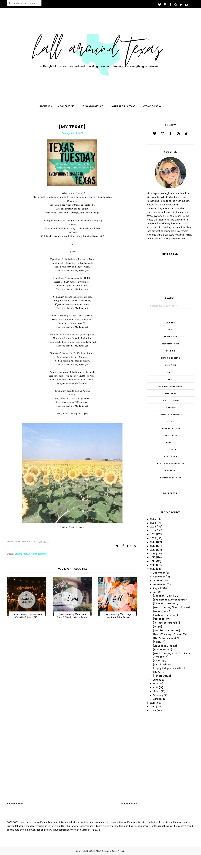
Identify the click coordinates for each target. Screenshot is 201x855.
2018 (152, 546)
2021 (152, 534)
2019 (152, 542)
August (157, 588)
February (158, 695)
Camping (170, 351)
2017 (152, 549)
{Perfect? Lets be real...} (166, 622)
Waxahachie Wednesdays (170, 463)
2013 (152, 565)
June (155, 679)
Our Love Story (170, 400)
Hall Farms (170, 393)
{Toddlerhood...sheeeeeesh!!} (170, 599)
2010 (152, 706)
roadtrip (170, 470)
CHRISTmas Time (170, 344)
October (158, 580)
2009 (153, 710)
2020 (153, 538)
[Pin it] (134, 545)
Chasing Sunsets (170, 358)
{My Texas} (159, 672)
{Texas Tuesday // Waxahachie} (171, 607)
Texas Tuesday (39, 554)
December (159, 572)
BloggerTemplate (118, 851)
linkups (18, 554)
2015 (152, 557)
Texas (27, 554)
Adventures (170, 337)
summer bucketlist (170, 478)
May (155, 683)
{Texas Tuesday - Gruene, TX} (170, 634)
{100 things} (159, 660)
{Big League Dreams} (165, 645)
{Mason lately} (161, 618)
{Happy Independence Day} (169, 668)
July (155, 592)
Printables (170, 407)
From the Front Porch (170, 386)
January (157, 698)
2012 (152, 569)
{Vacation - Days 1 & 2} (166, 595)
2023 (153, 526)
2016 (152, 553)
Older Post (128, 804)
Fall (170, 379)
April (155, 687)
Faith (170, 372)
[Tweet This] (117, 545)
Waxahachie (170, 456)
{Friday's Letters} (162, 649)
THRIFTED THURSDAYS (170, 414)
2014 (152, 561)
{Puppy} (157, 626)
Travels (170, 442)
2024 (153, 523)
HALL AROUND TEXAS (92, 851)
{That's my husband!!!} (166, 638)
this (69, 196)
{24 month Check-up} (165, 603)
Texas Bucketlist (170, 428)
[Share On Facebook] (123, 545)
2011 (152, 702)
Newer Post (16, 804)
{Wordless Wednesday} (166, 630)
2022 (153, 530)
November (159, 576)
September (159, 584)
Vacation (170, 449)
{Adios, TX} (159, 641)
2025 (170, 329)
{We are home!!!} (162, 611)
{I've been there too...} (165, 615)
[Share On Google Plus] (128, 545)
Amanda (80, 192)
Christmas (170, 365)
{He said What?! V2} (164, 664)
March (156, 691)
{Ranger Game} (162, 675)
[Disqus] (72, 672)
